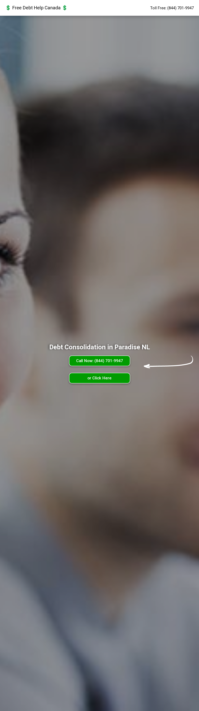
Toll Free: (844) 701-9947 (172, 8)
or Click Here (99, 378)
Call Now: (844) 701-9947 (99, 360)
